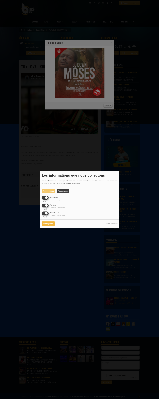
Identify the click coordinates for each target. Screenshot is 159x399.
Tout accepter (48, 191)
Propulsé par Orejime (111, 223)
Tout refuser (63, 191)
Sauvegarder (48, 224)
